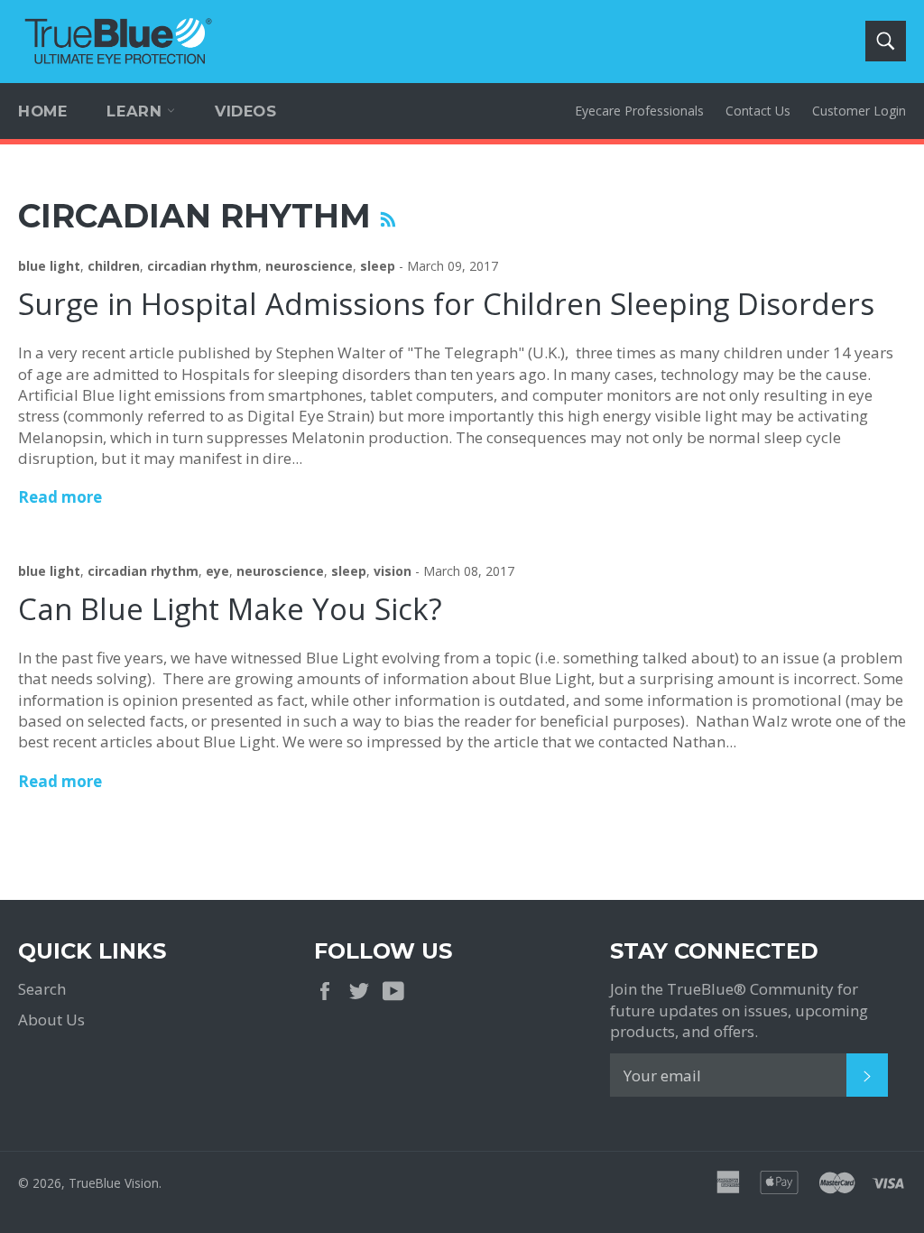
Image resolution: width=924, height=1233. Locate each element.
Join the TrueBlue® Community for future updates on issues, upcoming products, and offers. (739, 1010)
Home (42, 111)
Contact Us (757, 110)
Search (42, 988)
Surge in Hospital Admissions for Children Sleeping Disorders (446, 303)
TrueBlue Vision (114, 1182)
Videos (246, 111)
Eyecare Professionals (639, 110)
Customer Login (859, 110)
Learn (136, 111)
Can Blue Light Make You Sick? (230, 609)
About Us (51, 1019)
